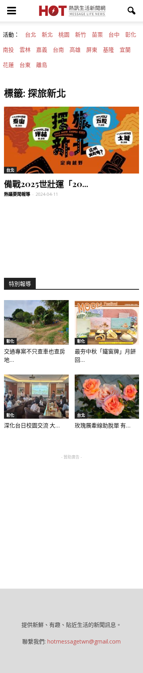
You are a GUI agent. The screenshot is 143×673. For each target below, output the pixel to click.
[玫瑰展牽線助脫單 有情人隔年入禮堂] (107, 397)
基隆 (108, 50)
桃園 (64, 34)
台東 (25, 65)
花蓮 (8, 65)
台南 (58, 50)
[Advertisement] (71, 511)
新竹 (80, 34)
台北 (30, 34)
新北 (47, 34)
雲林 (25, 50)
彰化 (130, 34)
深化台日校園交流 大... (32, 425)
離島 (41, 65)
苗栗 (97, 34)
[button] (132, 10)
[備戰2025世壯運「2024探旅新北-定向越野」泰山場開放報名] (71, 140)
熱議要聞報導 (17, 194)
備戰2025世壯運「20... (46, 183)
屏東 (91, 50)
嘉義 (41, 50)
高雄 (75, 50)
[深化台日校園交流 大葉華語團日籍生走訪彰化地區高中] (36, 397)
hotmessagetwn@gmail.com (84, 641)
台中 (114, 34)
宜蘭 (125, 50)
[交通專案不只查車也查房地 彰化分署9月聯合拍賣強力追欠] (36, 322)
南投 (8, 50)
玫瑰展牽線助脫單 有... (103, 425)
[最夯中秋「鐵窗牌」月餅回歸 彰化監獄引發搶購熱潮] (107, 322)
